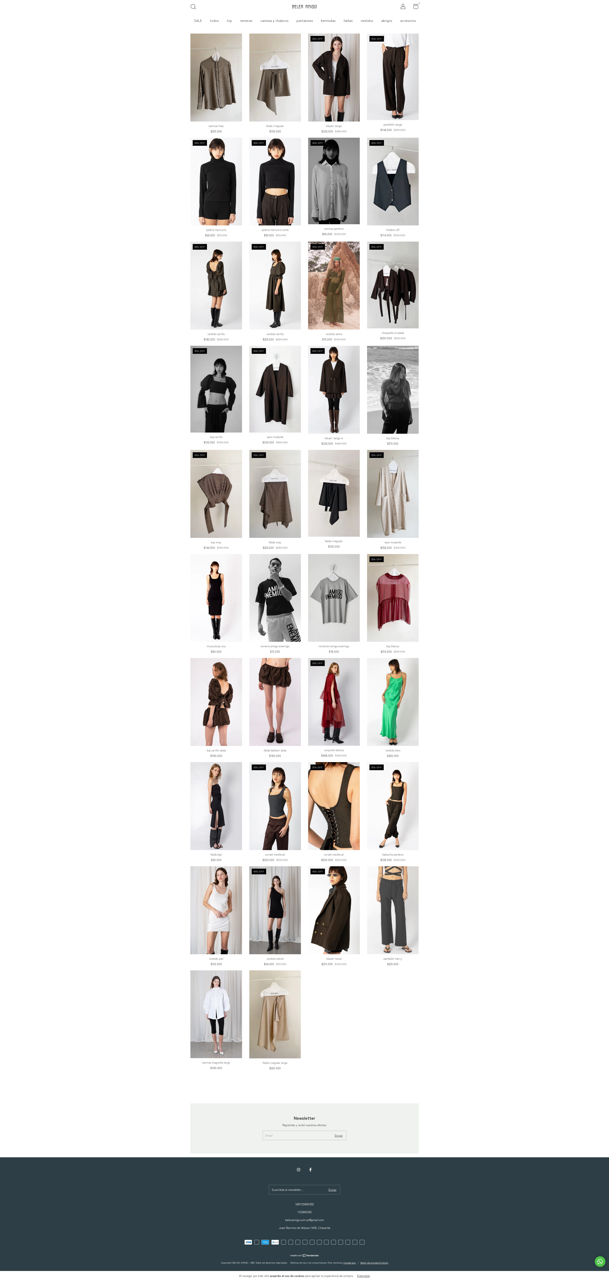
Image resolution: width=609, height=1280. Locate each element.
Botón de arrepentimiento (374, 1262)
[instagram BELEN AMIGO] (298, 1169)
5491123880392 (304, 1204)
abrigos (386, 20)
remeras (246, 20)
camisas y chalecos (274, 20)
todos (214, 20)
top (229, 20)
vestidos (367, 20)
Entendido (363, 1276)
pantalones (304, 20)
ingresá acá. (349, 1262)
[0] (414, 7)
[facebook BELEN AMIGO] (310, 1169)
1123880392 (305, 1212)
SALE (198, 20)
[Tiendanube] (304, 1255)
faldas (348, 20)
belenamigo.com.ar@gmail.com (304, 1220)
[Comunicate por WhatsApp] (600, 1261)
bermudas (328, 20)
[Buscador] (195, 7)
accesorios (408, 20)
